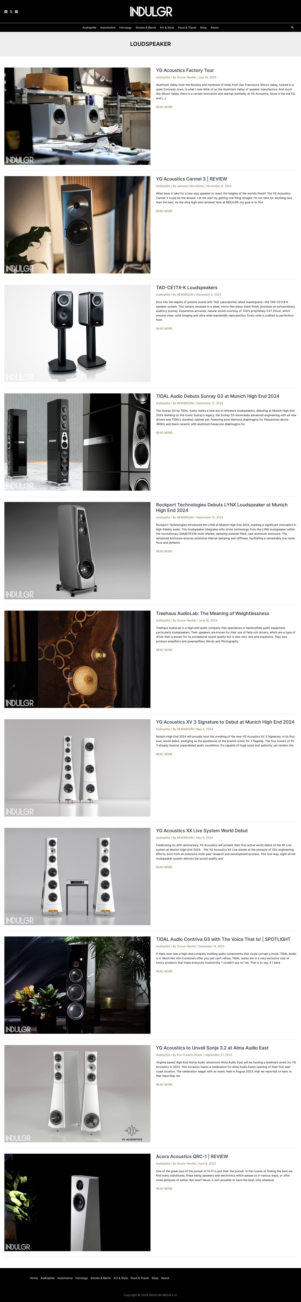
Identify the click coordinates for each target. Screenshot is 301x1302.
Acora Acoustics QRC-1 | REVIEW (192, 1156)
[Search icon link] (292, 28)
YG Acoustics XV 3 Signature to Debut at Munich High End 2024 (225, 722)
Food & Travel (140, 1278)
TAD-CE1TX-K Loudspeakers (187, 287)
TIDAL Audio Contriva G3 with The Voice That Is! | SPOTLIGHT (223, 939)
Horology (81, 1278)
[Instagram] (16, 11)
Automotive (65, 1278)
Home (34, 1278)
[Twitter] (11, 11)
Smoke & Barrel (101, 1278)
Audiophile (163, 77)
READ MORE (164, 107)
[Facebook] (5, 11)
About (165, 1278)
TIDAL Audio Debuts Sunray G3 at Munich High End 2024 (217, 396)
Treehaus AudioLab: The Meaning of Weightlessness (212, 613)
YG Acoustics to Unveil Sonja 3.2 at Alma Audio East (212, 1047)
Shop (155, 1278)
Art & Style (121, 1278)
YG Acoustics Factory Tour (185, 70)
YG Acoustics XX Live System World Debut (202, 830)
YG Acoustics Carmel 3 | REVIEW (191, 179)
